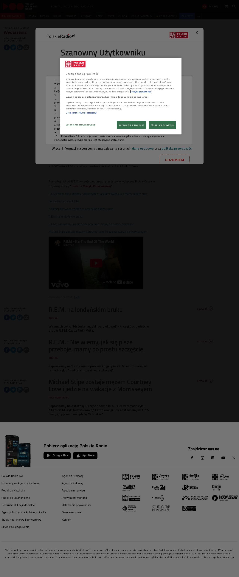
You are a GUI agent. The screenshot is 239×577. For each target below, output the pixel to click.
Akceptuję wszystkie (162, 124)
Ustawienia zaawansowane (80, 124)
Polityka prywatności (140, 91)
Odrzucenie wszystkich (131, 124)
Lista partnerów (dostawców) (81, 112)
